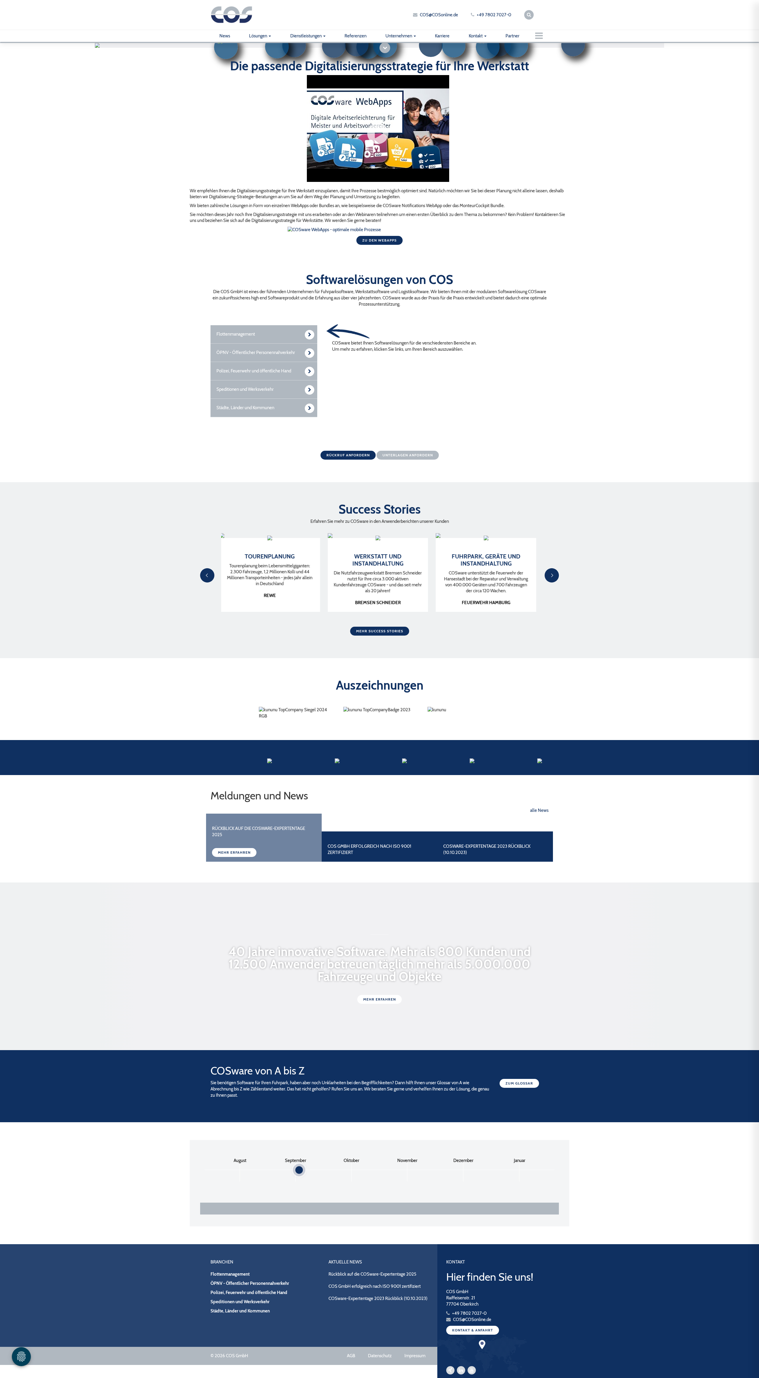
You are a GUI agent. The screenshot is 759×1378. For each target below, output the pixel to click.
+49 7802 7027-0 (494, 15)
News (224, 36)
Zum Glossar (519, 1083)
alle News (539, 810)
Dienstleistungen (306, 36)
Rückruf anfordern (348, 455)
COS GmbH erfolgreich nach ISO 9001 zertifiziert (375, 1286)
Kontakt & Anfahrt (472, 1330)
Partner (512, 36)
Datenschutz (380, 1355)
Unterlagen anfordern (407, 455)
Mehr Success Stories (379, 631)
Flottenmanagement (230, 1274)
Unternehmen (399, 36)
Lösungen (258, 36)
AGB (351, 1355)
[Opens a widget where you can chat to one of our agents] (736, 1367)
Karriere (442, 36)
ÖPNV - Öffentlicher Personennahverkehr (250, 1283)
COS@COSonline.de (439, 15)
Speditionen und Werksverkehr (240, 1301)
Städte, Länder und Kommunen (240, 1311)
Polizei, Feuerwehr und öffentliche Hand (249, 1292)
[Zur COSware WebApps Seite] (334, 229)
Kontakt (476, 36)
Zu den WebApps (379, 240)
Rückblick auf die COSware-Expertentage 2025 (372, 1274)
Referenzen (355, 36)
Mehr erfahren (234, 852)
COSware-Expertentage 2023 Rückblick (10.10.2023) (378, 1298)
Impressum (414, 1355)
